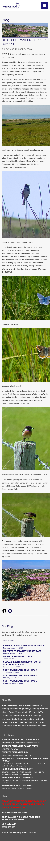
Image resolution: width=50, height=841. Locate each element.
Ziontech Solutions (29, 833)
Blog (5, 19)
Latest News (8, 640)
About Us (6, 700)
